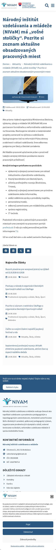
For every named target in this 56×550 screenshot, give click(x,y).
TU (16, 231)
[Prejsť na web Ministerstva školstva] (27, 5)
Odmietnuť (28, 532)
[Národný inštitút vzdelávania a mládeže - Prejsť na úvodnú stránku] (9, 5)
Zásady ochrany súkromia (35, 546)
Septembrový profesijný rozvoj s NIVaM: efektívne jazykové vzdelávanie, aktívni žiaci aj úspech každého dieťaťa (26, 348)
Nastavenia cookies (17, 546)
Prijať (28, 524)
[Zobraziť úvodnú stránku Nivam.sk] (15, 402)
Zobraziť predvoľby (28, 539)
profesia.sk (8, 227)
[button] (52, 496)
